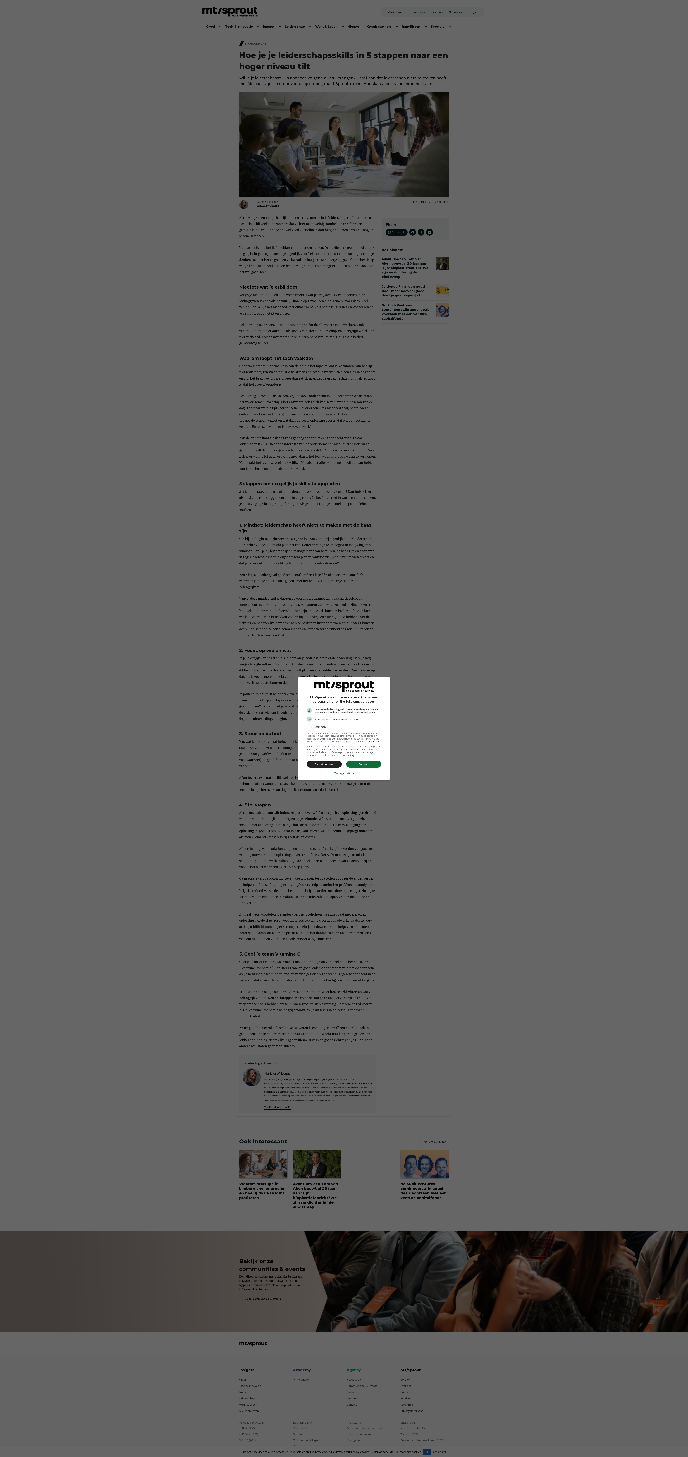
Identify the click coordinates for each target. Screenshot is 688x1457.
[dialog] (344, 728)
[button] (344, 726)
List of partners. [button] (372, 741)
